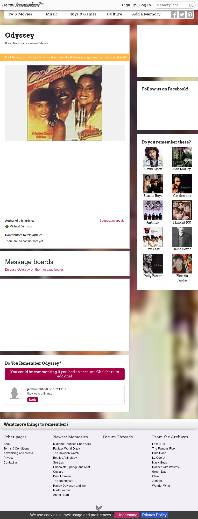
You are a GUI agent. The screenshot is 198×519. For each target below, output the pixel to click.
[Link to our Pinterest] (190, 15)
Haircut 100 (182, 222)
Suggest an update (112, 220)
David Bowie (182, 249)
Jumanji (157, 481)
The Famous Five (163, 448)
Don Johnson (62, 476)
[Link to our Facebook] (174, 15)
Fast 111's (158, 444)
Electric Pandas (182, 278)
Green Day (159, 471)
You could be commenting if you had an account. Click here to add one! (64, 374)
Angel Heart (61, 495)
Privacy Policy (154, 515)
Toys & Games (83, 14)
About (7, 444)
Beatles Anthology (65, 457)
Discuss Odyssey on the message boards (34, 269)
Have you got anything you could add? (100, 57)
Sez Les (58, 462)
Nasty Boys (159, 462)
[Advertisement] (65, 178)
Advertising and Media (18, 453)
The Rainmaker (63, 481)
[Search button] (191, 4)
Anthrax (153, 222)
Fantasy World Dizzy (66, 448)
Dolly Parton (153, 276)
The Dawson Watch (66, 453)
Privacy (8, 457)
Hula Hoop (159, 453)
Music (52, 14)
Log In (145, 5)
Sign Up (129, 5)
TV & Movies (20, 14)
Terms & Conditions (16, 448)
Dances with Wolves (165, 467)
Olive (155, 476)
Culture (114, 14)
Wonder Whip (161, 485)
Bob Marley (182, 169)
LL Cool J (158, 457)
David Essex (153, 169)
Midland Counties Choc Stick (72, 444)
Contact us (11, 462)
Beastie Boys (152, 196)
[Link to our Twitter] (182, 15)
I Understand (126, 515)
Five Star (153, 249)
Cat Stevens (182, 196)
